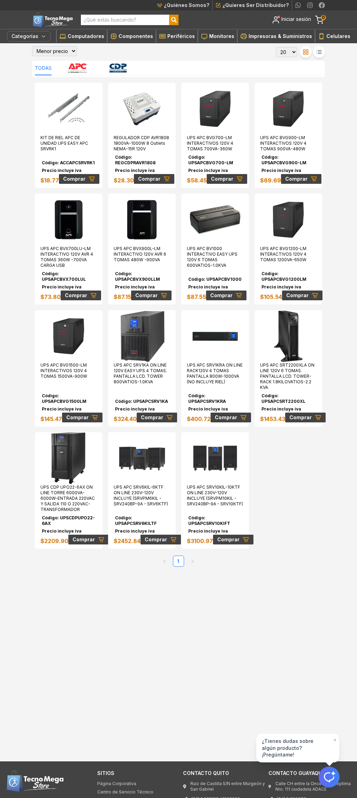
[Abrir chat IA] (329, 777)
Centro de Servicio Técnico (125, 792)
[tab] (43, 68)
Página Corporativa (116, 783)
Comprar (74, 179)
